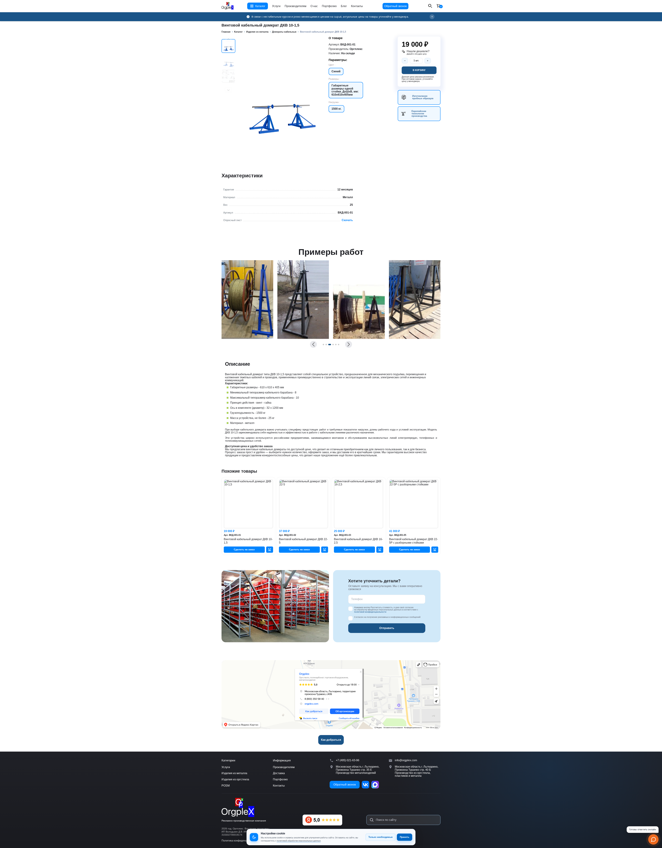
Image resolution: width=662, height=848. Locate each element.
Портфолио (329, 6)
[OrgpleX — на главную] (238, 807)
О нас (314, 6)
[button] (313, 344)
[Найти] (372, 820)
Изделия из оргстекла (235, 779)
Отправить (386, 628)
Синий (336, 71)
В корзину (419, 70)
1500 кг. (336, 108)
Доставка (279, 773)
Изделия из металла (234, 773)
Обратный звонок (395, 6)
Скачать (347, 220)
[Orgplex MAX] (375, 784)
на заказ (244, 549)
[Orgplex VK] (365, 784)
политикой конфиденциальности (370, 612)
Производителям (295, 6)
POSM (226, 785)
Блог (344, 6)
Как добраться (331, 739)
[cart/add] (269, 550)
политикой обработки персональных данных (299, 841)
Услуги (276, 6)
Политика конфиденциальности (240, 840)
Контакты (357, 6)
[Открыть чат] (653, 839)
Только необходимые (380, 837)
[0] (438, 6)
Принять (404, 837)
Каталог (260, 6)
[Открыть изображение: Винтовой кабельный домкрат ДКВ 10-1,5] (262, 337)
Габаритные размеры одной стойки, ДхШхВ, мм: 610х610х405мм (345, 90)
